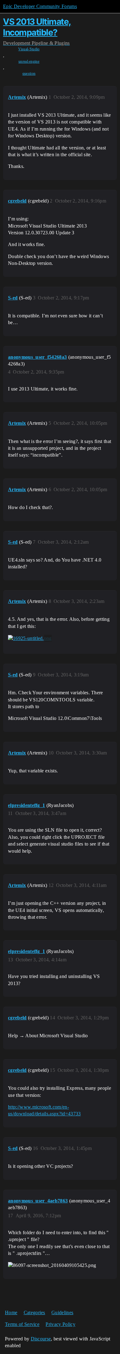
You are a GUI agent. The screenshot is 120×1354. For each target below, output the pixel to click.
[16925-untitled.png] (30, 638)
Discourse (41, 1338)
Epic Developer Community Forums (40, 6)
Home (11, 1312)
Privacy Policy (60, 1324)
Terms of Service (22, 1324)
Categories (34, 1312)
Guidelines (62, 1312)
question (29, 73)
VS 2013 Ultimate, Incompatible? (37, 27)
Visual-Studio (28, 49)
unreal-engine (28, 61)
